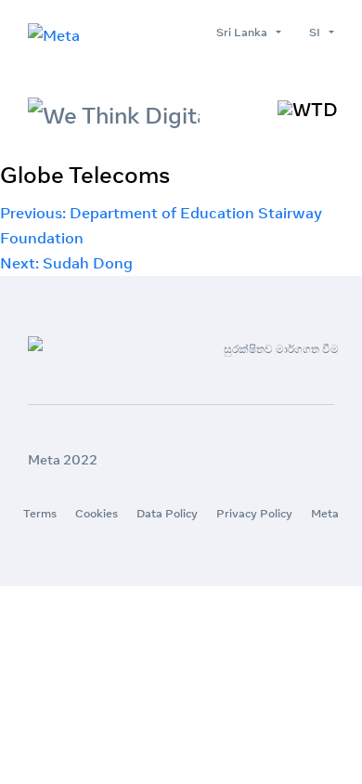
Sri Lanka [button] (244, 32)
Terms (40, 513)
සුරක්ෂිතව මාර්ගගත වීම (281, 349)
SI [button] (317, 32)
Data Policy (167, 513)
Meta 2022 (62, 459)
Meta (325, 513)
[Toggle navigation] (307, 109)
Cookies (96, 513)
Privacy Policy (254, 513)
